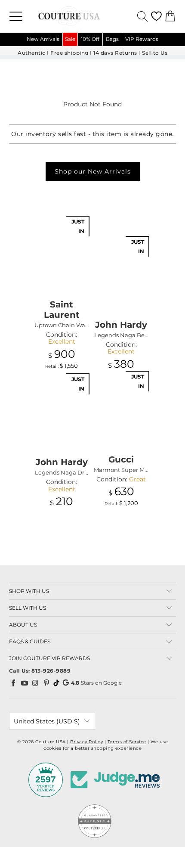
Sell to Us (154, 53)
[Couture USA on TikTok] (56, 682)
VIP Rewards (141, 39)
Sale (70, 39)
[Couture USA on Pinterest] (46, 682)
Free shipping (69, 53)
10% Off (90, 39)
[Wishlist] (156, 16)
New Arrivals (43, 39)
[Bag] (170, 16)
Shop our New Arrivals (93, 171)
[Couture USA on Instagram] (35, 682)
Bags (112, 39)
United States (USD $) (47, 721)
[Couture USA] (92, 16)
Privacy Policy (86, 741)
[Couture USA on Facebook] (13, 682)
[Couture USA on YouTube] (24, 682)
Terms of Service (127, 741)
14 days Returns (115, 53)
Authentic (32, 53)
